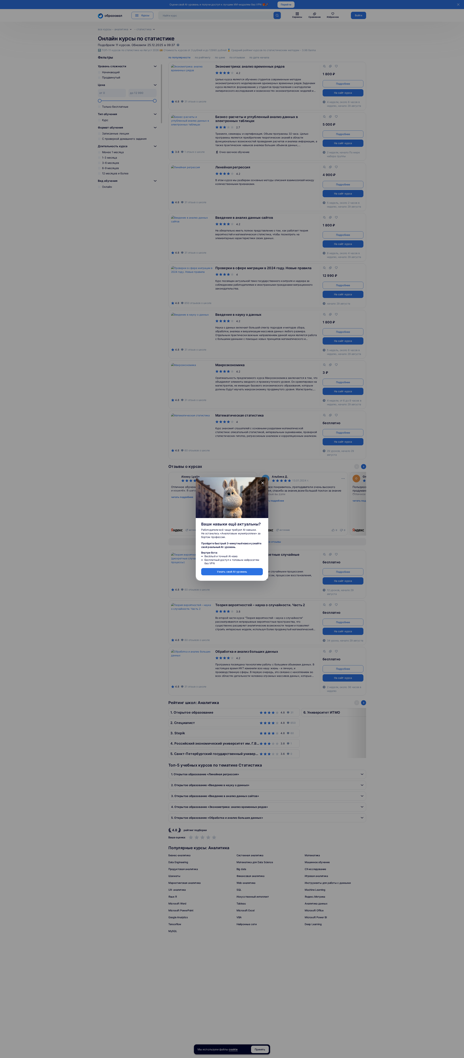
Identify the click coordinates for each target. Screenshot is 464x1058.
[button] (263, 483)
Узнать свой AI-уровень (232, 571)
